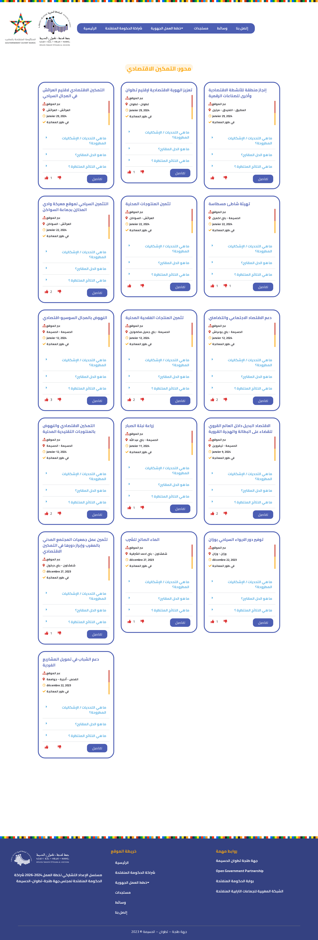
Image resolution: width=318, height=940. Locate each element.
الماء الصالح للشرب (142, 539)
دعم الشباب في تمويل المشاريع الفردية (71, 662)
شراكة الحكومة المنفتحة (123, 28)
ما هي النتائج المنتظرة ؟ (87, 166)
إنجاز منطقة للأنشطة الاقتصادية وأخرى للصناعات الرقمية (238, 92)
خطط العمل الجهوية (166, 28)
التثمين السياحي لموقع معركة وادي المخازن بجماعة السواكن (75, 206)
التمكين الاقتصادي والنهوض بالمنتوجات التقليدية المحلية (69, 428)
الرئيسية (90, 28)
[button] (76, 140)
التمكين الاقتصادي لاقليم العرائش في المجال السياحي (73, 92)
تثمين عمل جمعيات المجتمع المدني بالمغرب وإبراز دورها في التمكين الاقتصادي (75, 545)
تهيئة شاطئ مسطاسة (229, 203)
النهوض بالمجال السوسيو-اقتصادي (75, 317)
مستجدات (201, 28)
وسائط (222, 28)
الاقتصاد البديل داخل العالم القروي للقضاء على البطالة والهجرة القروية (240, 428)
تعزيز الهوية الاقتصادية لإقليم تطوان (158, 90)
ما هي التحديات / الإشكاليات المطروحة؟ (84, 140)
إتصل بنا (242, 28)
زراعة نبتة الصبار (139, 425)
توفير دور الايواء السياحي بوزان (236, 539)
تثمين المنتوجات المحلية (147, 203)
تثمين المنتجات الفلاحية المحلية (154, 317)
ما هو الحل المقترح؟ (90, 155)
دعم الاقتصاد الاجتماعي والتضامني (240, 317)
